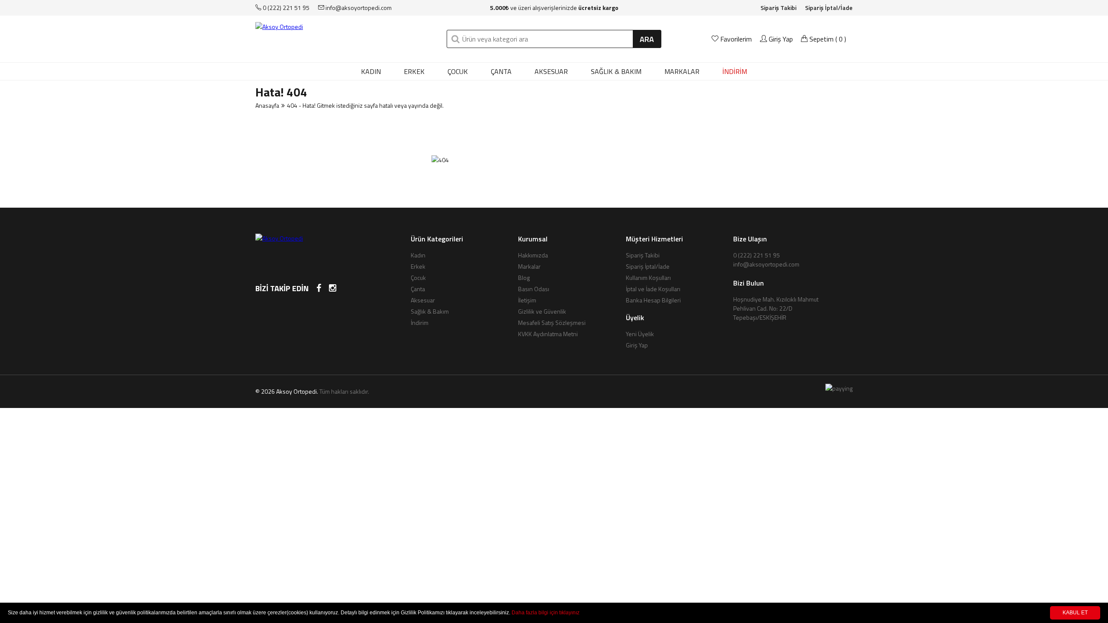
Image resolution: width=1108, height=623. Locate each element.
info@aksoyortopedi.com (358, 7)
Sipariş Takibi (778, 7)
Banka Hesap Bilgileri (653, 300)
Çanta (501, 71)
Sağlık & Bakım (616, 71)
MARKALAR (681, 71)
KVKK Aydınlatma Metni (548, 333)
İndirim (419, 322)
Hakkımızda (533, 255)
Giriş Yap (780, 39)
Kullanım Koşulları (648, 277)
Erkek (414, 71)
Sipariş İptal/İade (829, 7)
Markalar (529, 266)
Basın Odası (533, 288)
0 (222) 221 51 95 (285, 7)
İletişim (527, 300)
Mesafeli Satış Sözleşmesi (552, 322)
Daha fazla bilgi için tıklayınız (546, 613)
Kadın (371, 71)
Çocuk (458, 71)
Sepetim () (827, 39)
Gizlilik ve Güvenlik (542, 311)
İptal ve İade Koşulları (653, 288)
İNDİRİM (734, 71)
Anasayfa (267, 105)
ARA (647, 39)
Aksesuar (551, 71)
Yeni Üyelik (640, 333)
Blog (524, 277)
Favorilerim (736, 39)
